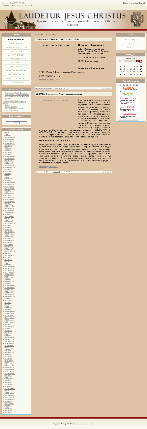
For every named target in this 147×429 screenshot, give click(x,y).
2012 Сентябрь (9, 137)
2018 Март (8, 225)
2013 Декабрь (9, 163)
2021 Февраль (9, 277)
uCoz (92, 424)
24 (141, 72)
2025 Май (7, 380)
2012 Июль (8, 133)
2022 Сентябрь (9, 311)
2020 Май (7, 257)
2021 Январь (9, 275)
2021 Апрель (9, 281)
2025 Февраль (9, 374)
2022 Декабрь (9, 318)
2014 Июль (8, 178)
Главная (5, 5)
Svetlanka (56, 88)
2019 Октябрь (9, 247)
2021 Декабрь (9, 292)
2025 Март (8, 376)
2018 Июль (8, 229)
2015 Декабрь (9, 199)
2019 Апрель (9, 240)
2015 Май (7, 195)
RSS (31, 5)
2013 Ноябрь (9, 161)
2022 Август (8, 309)
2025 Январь (9, 371)
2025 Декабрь (9, 395)
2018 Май (7, 227)
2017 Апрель (9, 217)
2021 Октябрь (9, 288)
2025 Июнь (8, 382)
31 (141, 74)
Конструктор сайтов (80, 424)
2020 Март (8, 253)
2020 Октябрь (9, 268)
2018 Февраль (9, 223)
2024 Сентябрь (9, 363)
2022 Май (7, 303)
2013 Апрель (9, 148)
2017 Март (8, 214)
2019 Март (8, 238)
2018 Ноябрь (9, 234)
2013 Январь (9, 141)
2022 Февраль (9, 296)
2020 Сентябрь (9, 266)
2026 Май (7, 406)
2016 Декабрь (9, 210)
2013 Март (8, 146)
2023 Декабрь (9, 343)
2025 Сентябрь (9, 389)
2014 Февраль (9, 167)
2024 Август (8, 361)
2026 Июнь (8, 408)
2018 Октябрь (9, 232)
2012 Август (8, 135)
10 (141, 66)
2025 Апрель (9, 378)
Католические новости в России (17, 95)
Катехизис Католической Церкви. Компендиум (13, 109)
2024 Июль (8, 358)
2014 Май (7, 174)
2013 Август (8, 154)
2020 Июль (8, 262)
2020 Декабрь (9, 272)
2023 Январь (9, 320)
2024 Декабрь (9, 369)
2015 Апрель (9, 193)
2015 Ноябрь (9, 197)
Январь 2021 (131, 58)
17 (141, 69)
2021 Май (7, 283)
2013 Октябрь (9, 159)
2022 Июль (8, 307)
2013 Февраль (9, 143)
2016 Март (8, 204)
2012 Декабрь (9, 139)
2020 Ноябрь (9, 270)
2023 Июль (8, 333)
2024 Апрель (9, 352)
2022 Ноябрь (9, 315)
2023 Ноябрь (9, 341)
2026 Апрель (9, 404)
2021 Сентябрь (9, 285)
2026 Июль (8, 410)
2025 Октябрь (9, 391)
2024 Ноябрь (9, 367)
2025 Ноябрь (9, 393)
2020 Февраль (9, 251)
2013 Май (7, 150)
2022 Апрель (9, 300)
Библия (7, 105)
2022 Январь (9, 294)
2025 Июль (8, 384)
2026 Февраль (9, 399)
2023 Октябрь (9, 339)
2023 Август (8, 335)
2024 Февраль (9, 348)
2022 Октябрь (9, 313)
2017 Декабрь (9, 221)
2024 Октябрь (9, 365)
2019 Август (8, 245)
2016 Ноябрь (9, 208)
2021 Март (8, 279)
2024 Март (8, 350)
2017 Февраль (9, 212)
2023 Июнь (8, 331)
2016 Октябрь (9, 206)
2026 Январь (9, 397)
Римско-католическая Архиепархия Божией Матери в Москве (14, 101)
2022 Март (8, 298)
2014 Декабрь (9, 186)
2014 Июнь (8, 176)
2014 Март (8, 169)
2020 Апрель (9, 255)
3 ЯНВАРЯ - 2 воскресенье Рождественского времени (59, 94)
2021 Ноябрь (9, 290)
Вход (25, 5)
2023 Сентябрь (9, 337)
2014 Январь (9, 165)
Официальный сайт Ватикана (16, 93)
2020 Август (8, 264)
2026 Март (8, 401)
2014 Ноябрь (9, 184)
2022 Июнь (8, 305)
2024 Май (7, 354)
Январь (50, 34)
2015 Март (8, 191)
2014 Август (8, 180)
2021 (44, 34)
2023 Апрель (9, 326)
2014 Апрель (9, 171)
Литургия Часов (11, 107)
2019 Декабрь (9, 249)
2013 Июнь (8, 152)
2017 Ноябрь (9, 219)
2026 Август (8, 412)
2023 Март (8, 324)
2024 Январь (9, 346)
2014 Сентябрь (9, 182)
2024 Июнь (8, 356)
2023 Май (7, 328)
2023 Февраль (9, 322)
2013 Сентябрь (9, 156)
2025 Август (8, 386)
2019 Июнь (8, 242)
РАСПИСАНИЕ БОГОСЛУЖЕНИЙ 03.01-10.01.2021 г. (57, 39)
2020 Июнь (8, 260)
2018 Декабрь (9, 236)
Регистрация (16, 5)
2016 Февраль (9, 202)
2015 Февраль (9, 189)
